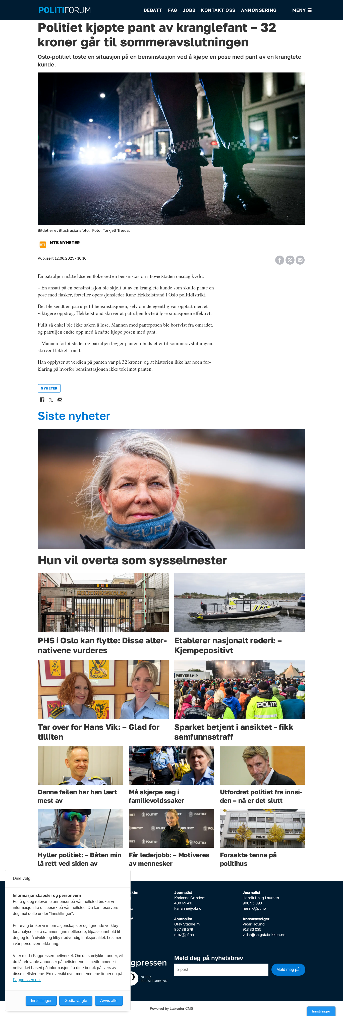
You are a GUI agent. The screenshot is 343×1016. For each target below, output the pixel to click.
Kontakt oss (218, 10)
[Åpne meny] (302, 10)
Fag (172, 10)
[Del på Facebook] (279, 258)
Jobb (189, 10)
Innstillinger (321, 1011)
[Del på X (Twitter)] (290, 258)
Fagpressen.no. (27, 980)
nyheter (49, 388)
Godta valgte (76, 1000)
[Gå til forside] (88, 10)
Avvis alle (109, 1000)
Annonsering (259, 10)
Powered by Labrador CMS (171, 1008)
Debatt (153, 10)
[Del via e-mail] (300, 258)
